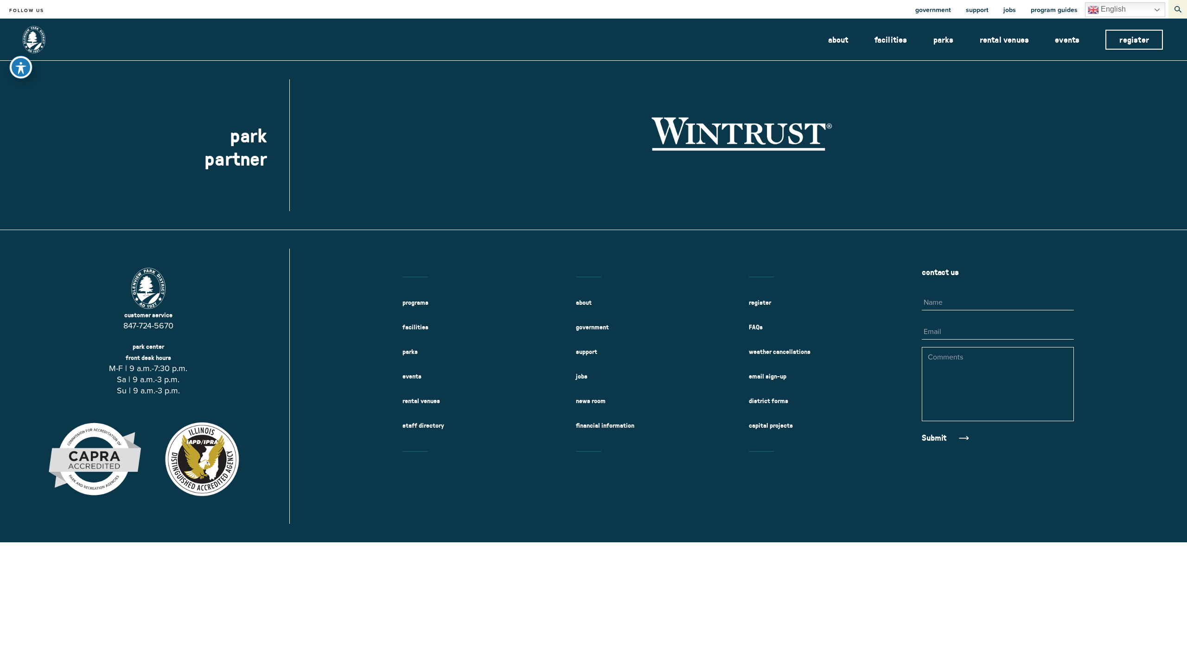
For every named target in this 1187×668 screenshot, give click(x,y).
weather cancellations (779, 351)
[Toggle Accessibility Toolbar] (21, 67)
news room (591, 400)
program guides (1054, 9)
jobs (1009, 9)
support (977, 9)
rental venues (1004, 39)
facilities (890, 39)
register (1134, 39)
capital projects (771, 425)
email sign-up (767, 376)
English (1112, 9)
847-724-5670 (148, 325)
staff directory (423, 425)
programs (415, 302)
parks (943, 39)
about (838, 39)
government (933, 9)
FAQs (756, 327)
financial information (605, 425)
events (1067, 39)
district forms (768, 400)
